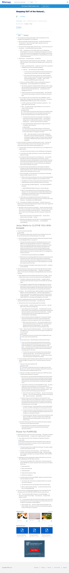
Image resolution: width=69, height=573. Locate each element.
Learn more (45, 6)
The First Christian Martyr (48, 535)
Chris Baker (22, 16)
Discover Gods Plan (21, 535)
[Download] (26, 521)
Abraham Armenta (45, 536)
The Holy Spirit (19, 21)
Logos (10, 567)
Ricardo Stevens (20, 536)
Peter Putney (32, 536)
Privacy (49, 567)
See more (50, 511)
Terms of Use (57, 567)
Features (36, 567)
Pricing (43, 567)
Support (65, 567)
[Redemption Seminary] (34, 548)
